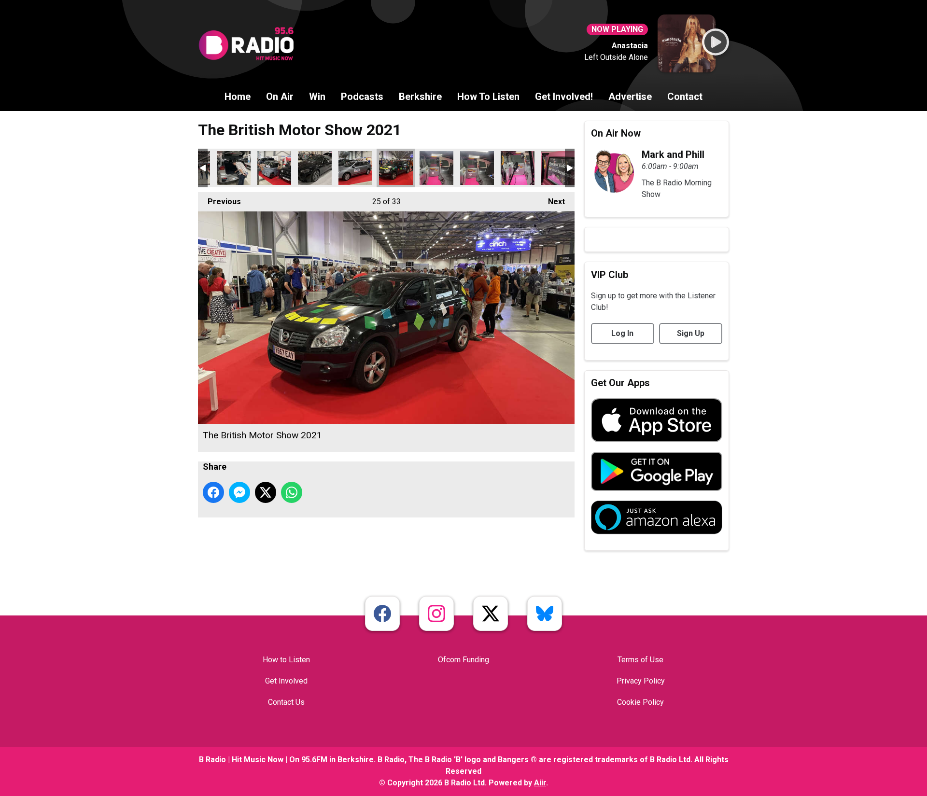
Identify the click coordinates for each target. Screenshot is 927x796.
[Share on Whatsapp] (291, 492)
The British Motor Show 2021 (234, 168)
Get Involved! (564, 96)
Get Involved (286, 680)
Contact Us (286, 702)
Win (317, 96)
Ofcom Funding (463, 659)
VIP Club (609, 274)
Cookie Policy (640, 702)
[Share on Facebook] (213, 492)
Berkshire (420, 96)
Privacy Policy (641, 680)
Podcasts (362, 96)
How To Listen (488, 96)
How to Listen (286, 659)
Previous (219, 201)
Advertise (630, 96)
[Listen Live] (715, 42)
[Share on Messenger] (239, 492)
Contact (684, 96)
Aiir (540, 782)
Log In (622, 333)
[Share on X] (265, 492)
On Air (280, 96)
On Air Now (616, 133)
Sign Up (690, 333)
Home (238, 96)
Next (551, 201)
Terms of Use (640, 659)
